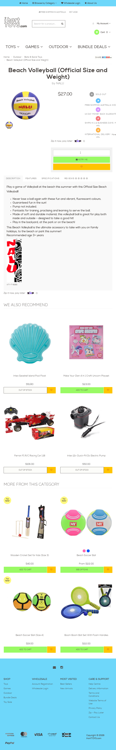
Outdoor (17, 57)
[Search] (62, 23)
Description (13, 178)
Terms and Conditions (94, 694)
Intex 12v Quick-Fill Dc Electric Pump (86, 455)
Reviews (69, 178)
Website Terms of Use (97, 702)
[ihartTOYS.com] (15, 22)
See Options (82, 570)
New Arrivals (66, 688)
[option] (25, 105)
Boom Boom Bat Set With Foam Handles (86, 635)
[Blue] (88, 551)
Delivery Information (98, 688)
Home (7, 57)
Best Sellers (66, 684)
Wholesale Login (40, 688)
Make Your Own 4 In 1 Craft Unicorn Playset (86, 375)
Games (7, 688)
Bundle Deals (10, 697)
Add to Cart (82, 390)
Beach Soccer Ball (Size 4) (30, 635)
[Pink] (85, 551)
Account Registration (42, 684)
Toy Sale (8, 702)
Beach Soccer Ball (86, 555)
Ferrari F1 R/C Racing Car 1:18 (29, 455)
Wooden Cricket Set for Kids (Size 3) (29, 555)
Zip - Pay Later (96, 712)
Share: (98, 57)
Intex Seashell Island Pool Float (29, 375)
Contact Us (94, 717)
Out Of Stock (25, 390)
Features (31, 178)
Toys (6, 684)
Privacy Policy (95, 708)
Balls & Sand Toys (33, 57)
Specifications (50, 178)
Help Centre (94, 684)
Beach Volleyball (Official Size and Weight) (27, 60)
